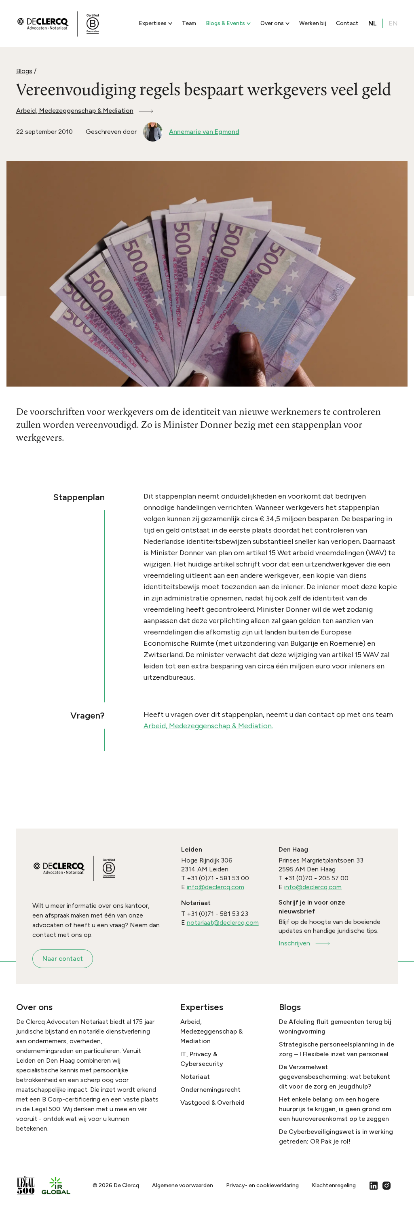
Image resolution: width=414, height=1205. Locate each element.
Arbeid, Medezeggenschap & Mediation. (208, 725)
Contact (347, 23)
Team (189, 23)
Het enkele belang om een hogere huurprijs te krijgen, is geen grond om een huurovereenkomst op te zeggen (335, 1109)
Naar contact (62, 958)
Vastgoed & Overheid (212, 1102)
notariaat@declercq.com (223, 922)
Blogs (24, 71)
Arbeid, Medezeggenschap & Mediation (74, 110)
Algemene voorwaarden (182, 1185)
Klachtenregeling (334, 1185)
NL (372, 23)
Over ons (272, 23)
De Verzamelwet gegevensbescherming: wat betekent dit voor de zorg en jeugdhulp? (334, 1076)
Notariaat (195, 1076)
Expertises (153, 23)
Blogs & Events (225, 23)
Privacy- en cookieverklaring (262, 1185)
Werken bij (312, 23)
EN (393, 23)
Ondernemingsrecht (210, 1089)
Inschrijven (294, 943)
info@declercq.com (215, 887)
